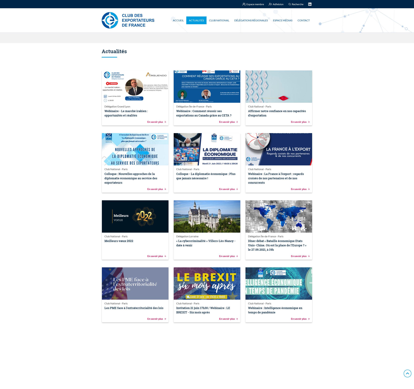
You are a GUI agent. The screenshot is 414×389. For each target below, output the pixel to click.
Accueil (178, 20)
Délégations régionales (251, 20)
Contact (304, 20)
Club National (219, 20)
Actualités (196, 20)
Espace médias (282, 20)
